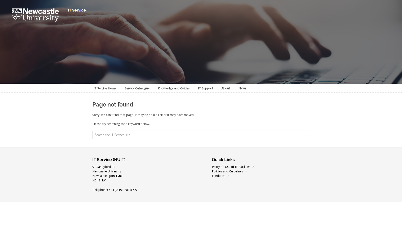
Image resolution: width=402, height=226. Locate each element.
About (226, 88)
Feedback (218, 176)
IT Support (205, 88)
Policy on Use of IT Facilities (231, 167)
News (242, 88)
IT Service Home (105, 88)
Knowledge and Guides (174, 88)
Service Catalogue (137, 88)
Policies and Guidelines (227, 171)
